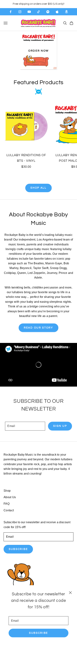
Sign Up (60, 426)
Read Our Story (38, 327)
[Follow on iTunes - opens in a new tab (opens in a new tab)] (57, 12)
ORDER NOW (38, 50)
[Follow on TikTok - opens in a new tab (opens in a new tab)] (38, 12)
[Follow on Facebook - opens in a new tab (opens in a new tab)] (10, 12)
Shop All (38, 187)
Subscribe (38, 633)
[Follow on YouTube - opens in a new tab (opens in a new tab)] (29, 12)
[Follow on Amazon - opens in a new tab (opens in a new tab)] (66, 12)
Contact (9, 510)
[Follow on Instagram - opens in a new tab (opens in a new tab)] (20, 12)
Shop (7, 490)
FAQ (6, 503)
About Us (10, 497)
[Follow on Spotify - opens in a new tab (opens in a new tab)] (48, 12)
